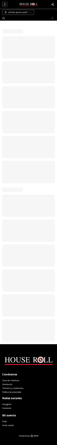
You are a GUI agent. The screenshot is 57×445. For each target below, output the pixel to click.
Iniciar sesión (8, 425)
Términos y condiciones (13, 388)
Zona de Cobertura (10, 380)
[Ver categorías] (52, 18)
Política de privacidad (11, 392)
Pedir (4, 421)
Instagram (6, 404)
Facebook (6, 408)
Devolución (7, 384)
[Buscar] (3, 18)
